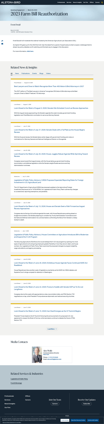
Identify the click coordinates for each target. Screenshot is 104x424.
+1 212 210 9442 (53, 357)
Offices (92, 2)
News (17, 73)
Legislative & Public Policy (19, 379)
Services (69, 2)
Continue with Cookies (93, 420)
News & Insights (77, 2)
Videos (48, 73)
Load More (51, 329)
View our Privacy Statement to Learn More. (12, 422)
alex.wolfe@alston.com (54, 359)
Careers (97, 2)
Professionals (61, 2)
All (11, 73)
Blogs (41, 73)
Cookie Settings (64, 420)
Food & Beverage (16, 383)
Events (34, 73)
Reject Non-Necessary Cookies (78, 420)
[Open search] (102, 2)
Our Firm (85, 2)
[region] (52, 420)
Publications (26, 73)
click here (30, 51)
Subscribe (86, 403)
